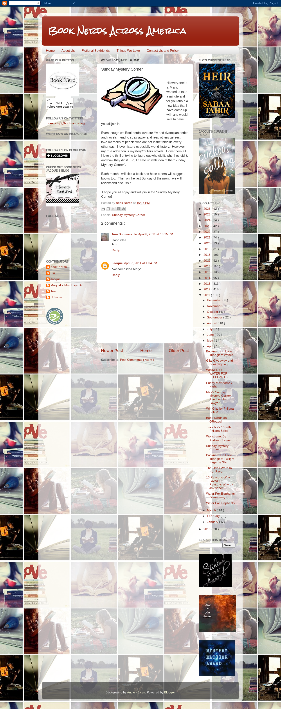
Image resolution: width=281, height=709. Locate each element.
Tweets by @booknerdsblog (65, 123)
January (213, 522)
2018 (207, 254)
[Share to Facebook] (118, 209)
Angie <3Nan (136, 692)
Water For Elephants (220, 503)
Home (50, 50)
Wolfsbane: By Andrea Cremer (218, 438)
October (213, 311)
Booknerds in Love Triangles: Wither (219, 353)
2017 (207, 260)
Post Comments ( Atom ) (137, 359)
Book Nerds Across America (117, 30)
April (210, 346)
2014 (207, 278)
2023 (207, 226)
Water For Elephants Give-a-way (220, 495)
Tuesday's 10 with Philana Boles (218, 429)
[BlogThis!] (108, 209)
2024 (207, 220)
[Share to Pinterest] (123, 209)
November (214, 306)
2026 (207, 208)
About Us (68, 50)
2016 (207, 266)
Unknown (56, 297)
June (211, 334)
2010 (207, 529)
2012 (207, 289)
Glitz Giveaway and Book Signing (219, 362)
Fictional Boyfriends (96, 50)
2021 (207, 237)
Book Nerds (58, 266)
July (210, 329)
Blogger (169, 692)
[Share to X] (113, 209)
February (214, 516)
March (212, 510)
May (210, 340)
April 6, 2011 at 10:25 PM (155, 234)
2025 (207, 214)
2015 (207, 272)
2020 (207, 243)
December (214, 300)
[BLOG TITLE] (62, 95)
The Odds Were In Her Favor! (219, 469)
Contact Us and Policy (163, 50)
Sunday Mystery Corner (128, 215)
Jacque (117, 263)
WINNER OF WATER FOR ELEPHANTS (216, 373)
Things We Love (128, 50)
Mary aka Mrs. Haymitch (67, 285)
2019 (207, 249)
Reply (116, 250)
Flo (52, 273)
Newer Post (112, 350)
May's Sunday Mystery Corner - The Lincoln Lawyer (219, 398)
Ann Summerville (124, 234)
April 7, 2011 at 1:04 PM (140, 263)
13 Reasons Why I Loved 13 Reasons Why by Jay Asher (219, 483)
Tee (53, 291)
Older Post (179, 350)
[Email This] (103, 209)
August (212, 323)
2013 (207, 283)
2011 (207, 295)
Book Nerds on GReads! (216, 419)
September (215, 317)
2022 (207, 231)
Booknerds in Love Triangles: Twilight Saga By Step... (220, 458)
